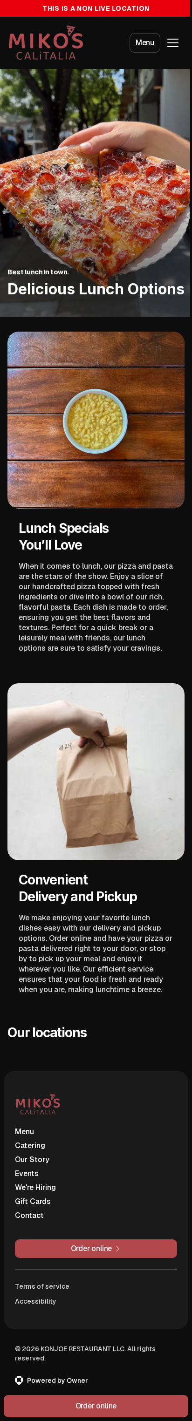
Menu (145, 43)
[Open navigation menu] (173, 43)
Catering (30, 1145)
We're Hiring (35, 1187)
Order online (96, 1406)
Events (27, 1173)
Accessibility (35, 1301)
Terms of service (42, 1286)
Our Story (32, 1159)
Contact (29, 1215)
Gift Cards (33, 1201)
